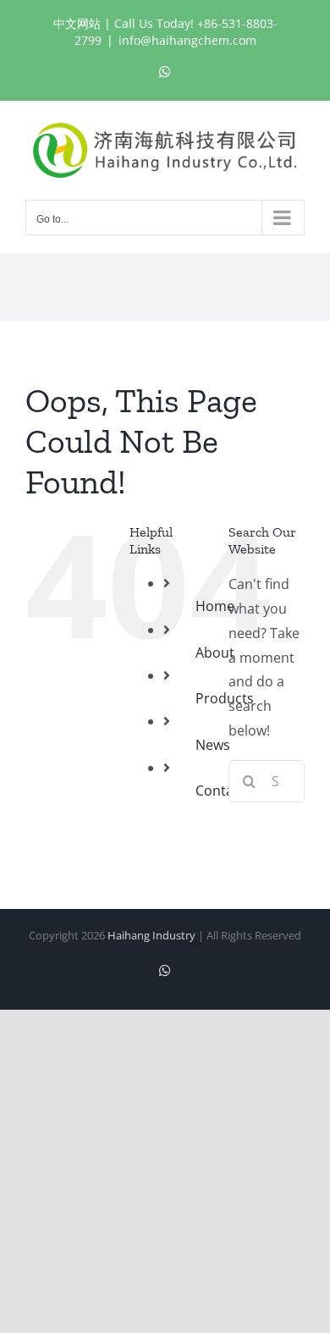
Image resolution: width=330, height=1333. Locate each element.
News (212, 744)
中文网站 (77, 23)
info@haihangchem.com (187, 40)
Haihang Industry (151, 935)
